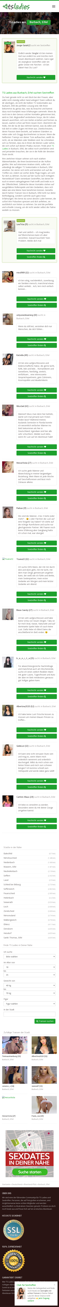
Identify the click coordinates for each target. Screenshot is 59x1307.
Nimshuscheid (29, 858)
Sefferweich (29, 889)
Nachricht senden (35, 77)
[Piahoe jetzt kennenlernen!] (8, 512)
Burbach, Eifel (43, 224)
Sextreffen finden (35, 257)
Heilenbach (29, 897)
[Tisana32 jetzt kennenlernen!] (8, 563)
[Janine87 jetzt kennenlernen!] (44, 1075)
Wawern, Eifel (29, 866)
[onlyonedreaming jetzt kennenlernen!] (8, 319)
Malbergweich (29, 920)
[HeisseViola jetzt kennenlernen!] (8, 467)
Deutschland (17, 1184)
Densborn (29, 928)
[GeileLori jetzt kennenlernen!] (8, 750)
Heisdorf (29, 933)
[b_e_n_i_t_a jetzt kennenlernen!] (8, 662)
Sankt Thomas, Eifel (29, 937)
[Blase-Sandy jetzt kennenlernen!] (8, 614)
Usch (29, 906)
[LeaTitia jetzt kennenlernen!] (9, 226)
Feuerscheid (29, 893)
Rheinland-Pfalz (30, 1184)
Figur (6, 999)
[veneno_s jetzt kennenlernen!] (14, 1075)
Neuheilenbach (29, 871)
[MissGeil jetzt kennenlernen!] (8, 410)
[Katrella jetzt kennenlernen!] (8, 359)
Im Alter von (9, 962)
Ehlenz (29, 924)
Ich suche (8, 952)
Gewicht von (9, 980)
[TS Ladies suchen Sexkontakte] (16, 6)
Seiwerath (29, 902)
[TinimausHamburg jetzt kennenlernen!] (14, 1045)
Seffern (29, 875)
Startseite (6, 1184)
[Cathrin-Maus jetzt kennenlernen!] (8, 801)
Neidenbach (29, 862)
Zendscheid (29, 911)
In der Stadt (9, 1009)
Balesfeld (29, 853)
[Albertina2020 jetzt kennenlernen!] (8, 710)
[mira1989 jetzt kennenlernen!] (8, 277)
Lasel (29, 880)
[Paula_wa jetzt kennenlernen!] (44, 1105)
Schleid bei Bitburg (29, 884)
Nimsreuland (29, 915)
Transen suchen (46, 1021)
